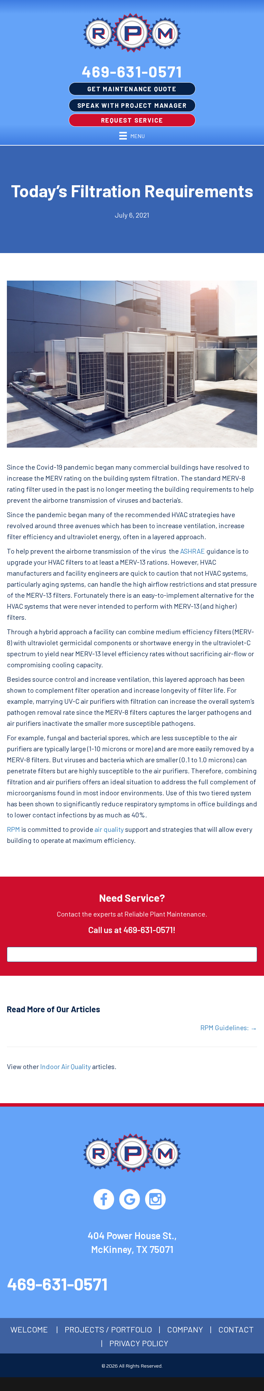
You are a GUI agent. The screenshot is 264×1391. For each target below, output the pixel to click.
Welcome (29, 1329)
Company (185, 1329)
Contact (236, 1329)
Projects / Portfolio (108, 1329)
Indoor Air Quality (65, 1066)
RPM (13, 829)
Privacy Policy (138, 1343)
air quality (109, 829)
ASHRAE (192, 551)
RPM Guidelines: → (228, 1027)
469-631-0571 (132, 71)
